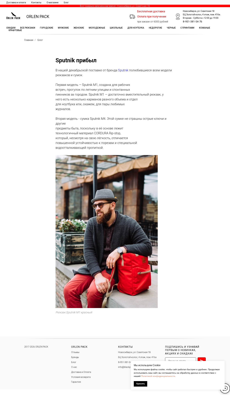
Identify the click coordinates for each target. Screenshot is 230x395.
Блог (66, 2)
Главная (28, 40)
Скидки (10, 28)
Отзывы (75, 352)
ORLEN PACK (37, 16)
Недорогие (155, 28)
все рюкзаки (27, 28)
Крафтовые (15, 30)
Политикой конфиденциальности (158, 376)
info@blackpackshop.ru (130, 367)
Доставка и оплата (16, 2)
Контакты (36, 2)
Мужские (63, 28)
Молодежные (97, 28)
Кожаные (204, 28)
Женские (79, 28)
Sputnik (123, 70)
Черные (171, 28)
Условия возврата (81, 377)
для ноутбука (135, 28)
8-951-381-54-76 (192, 21)
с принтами (187, 28)
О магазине (53, 2)
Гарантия (76, 382)
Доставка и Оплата (81, 372)
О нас (74, 367)
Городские (46, 28)
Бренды (75, 357)
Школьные (116, 28)
